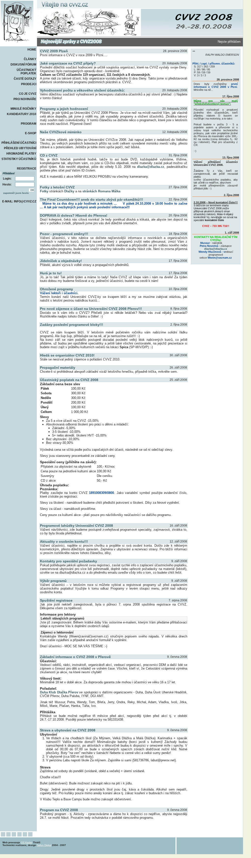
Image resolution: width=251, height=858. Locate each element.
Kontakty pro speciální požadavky (68, 561)
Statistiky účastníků (18, 159)
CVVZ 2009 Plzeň (54, 51)
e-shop (30, 133)
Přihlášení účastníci (18, 143)
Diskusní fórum (23, 64)
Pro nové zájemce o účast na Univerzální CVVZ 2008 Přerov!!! (91, 309)
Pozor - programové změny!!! (64, 234)
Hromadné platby (21, 153)
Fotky (44, 191)
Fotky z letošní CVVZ (57, 187)
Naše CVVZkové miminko (61, 132)
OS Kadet (26, 842)
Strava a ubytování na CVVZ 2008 (67, 730)
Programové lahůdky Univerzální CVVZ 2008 (76, 526)
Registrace (26, 168)
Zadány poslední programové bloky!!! (71, 325)
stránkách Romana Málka (101, 191)
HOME (31, 49)
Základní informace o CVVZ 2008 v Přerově (75, 657)
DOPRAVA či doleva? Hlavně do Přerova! (73, 215)
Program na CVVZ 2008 (59, 810)
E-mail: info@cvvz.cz (19, 201)
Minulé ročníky (23, 108)
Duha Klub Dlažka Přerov (59, 692)
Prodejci (28, 84)
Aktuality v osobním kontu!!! (64, 541)
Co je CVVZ (27, 93)
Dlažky (69, 191)
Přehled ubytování (20, 148)
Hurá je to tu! (51, 273)
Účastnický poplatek (26, 71)
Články (30, 59)
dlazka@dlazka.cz (150, 167)
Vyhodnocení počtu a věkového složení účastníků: (82, 90)
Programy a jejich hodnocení (64, 109)
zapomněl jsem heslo (16, 193)
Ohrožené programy (56, 289)
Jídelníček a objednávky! (61, 261)
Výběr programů (53, 581)
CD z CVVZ (49, 155)
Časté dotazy (25, 78)
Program (28, 123)
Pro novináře (24, 99)
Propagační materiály (57, 368)
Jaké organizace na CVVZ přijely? (68, 63)
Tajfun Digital (44, 845)
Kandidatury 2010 (21, 114)
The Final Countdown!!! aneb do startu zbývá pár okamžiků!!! (91, 199)
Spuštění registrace (56, 600)
